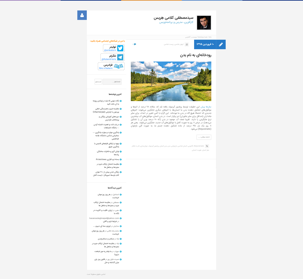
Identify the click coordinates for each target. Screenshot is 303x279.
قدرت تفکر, (135, 146)
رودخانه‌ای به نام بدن (195, 55)
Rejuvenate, (198, 146)
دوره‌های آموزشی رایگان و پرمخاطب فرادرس (109, 118)
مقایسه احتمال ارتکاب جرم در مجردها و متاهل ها (108, 166)
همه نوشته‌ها (202, 37)
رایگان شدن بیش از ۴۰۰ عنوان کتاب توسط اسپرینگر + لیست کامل (106, 173)
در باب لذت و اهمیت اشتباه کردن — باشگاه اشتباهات (106, 126)
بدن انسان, (163, 146)
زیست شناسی (169, 44)
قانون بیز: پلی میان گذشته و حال (106, 261)
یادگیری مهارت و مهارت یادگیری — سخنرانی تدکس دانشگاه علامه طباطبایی (106, 135)
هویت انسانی (196, 150)
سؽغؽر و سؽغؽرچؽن (106, 238)
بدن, (168, 146)
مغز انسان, (205, 150)
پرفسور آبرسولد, (153, 146)
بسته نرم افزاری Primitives (107, 159)
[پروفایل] (82, 15)
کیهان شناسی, (179, 44)
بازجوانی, (174, 146)
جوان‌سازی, (144, 146)
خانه (210, 37)
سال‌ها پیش (206, 107)
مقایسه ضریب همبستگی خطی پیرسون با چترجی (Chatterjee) (106, 110)
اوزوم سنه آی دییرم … (102, 226)
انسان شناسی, (182, 146)
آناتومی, (190, 146)
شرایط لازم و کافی (110, 221)
